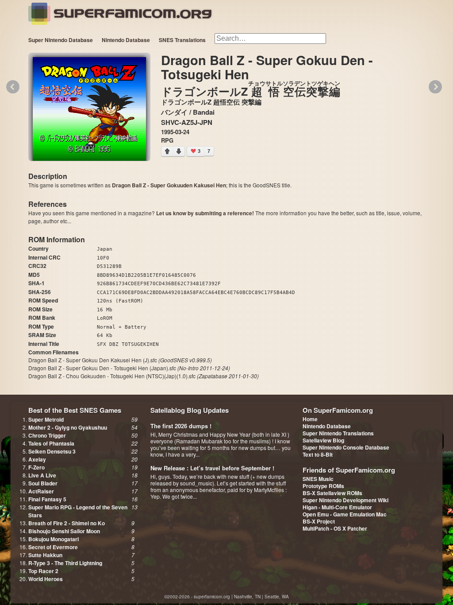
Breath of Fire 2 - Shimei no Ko (66, 523)
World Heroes (45, 579)
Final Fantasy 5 (47, 499)
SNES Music (318, 478)
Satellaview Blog (323, 440)
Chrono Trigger (47, 435)
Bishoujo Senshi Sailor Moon (64, 531)
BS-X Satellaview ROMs (332, 492)
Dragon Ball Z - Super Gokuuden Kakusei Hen (169, 185)
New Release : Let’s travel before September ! (212, 468)
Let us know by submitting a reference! (205, 213)
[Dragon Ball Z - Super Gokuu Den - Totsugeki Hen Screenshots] (89, 110)
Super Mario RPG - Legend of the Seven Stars (77, 511)
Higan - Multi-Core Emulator (337, 507)
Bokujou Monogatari (53, 539)
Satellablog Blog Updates (189, 410)
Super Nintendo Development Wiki (345, 500)
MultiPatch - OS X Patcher (335, 528)
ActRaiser (41, 491)
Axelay (37, 459)
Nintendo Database (126, 40)
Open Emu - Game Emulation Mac (345, 514)
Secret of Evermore (53, 547)
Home (310, 419)
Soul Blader (43, 483)
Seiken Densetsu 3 (52, 451)
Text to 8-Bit (318, 454)
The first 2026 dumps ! (180, 426)
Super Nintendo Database (60, 40)
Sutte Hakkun (45, 555)
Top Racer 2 (43, 571)
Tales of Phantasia (51, 443)
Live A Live (42, 475)
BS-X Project (319, 521)
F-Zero (36, 467)
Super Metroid (46, 419)
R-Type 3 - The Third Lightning (65, 563)
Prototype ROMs (323, 485)
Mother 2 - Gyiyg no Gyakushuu (67, 427)
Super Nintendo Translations (338, 433)
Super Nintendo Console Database (346, 447)
